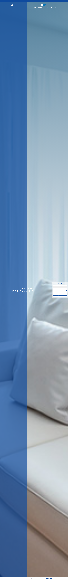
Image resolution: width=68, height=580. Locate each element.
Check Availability (60, 295)
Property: (54, 285)
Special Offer (46, 7)
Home (35, 7)
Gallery (51, 7)
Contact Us (55, 7)
